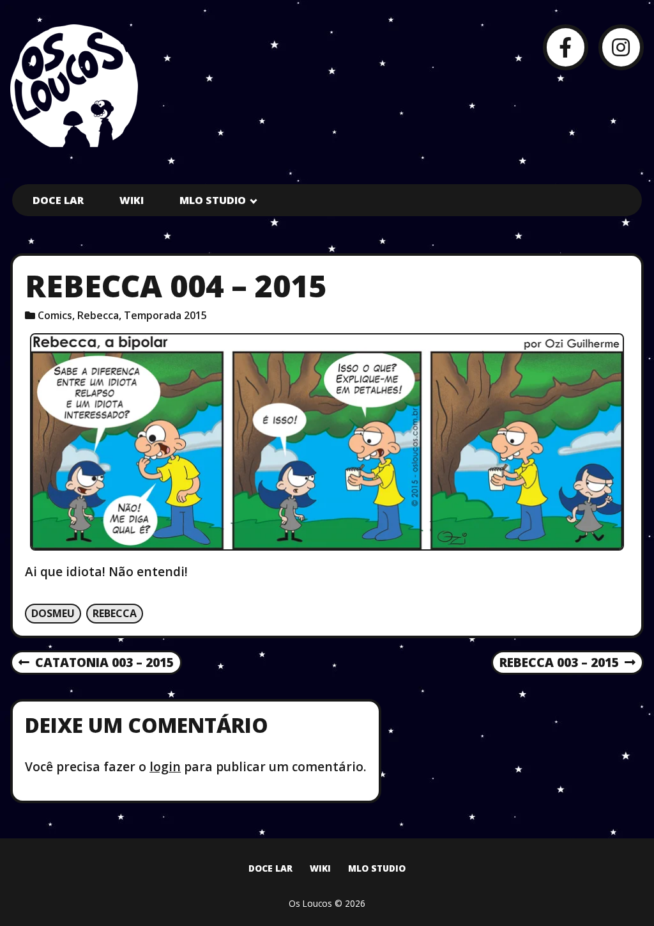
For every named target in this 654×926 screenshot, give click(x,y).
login (165, 766)
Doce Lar (58, 200)
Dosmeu (53, 613)
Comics (55, 315)
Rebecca (98, 315)
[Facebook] (565, 47)
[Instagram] (621, 47)
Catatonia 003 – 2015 (96, 663)
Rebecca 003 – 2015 (559, 663)
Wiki (131, 200)
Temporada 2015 (165, 315)
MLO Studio (212, 200)
